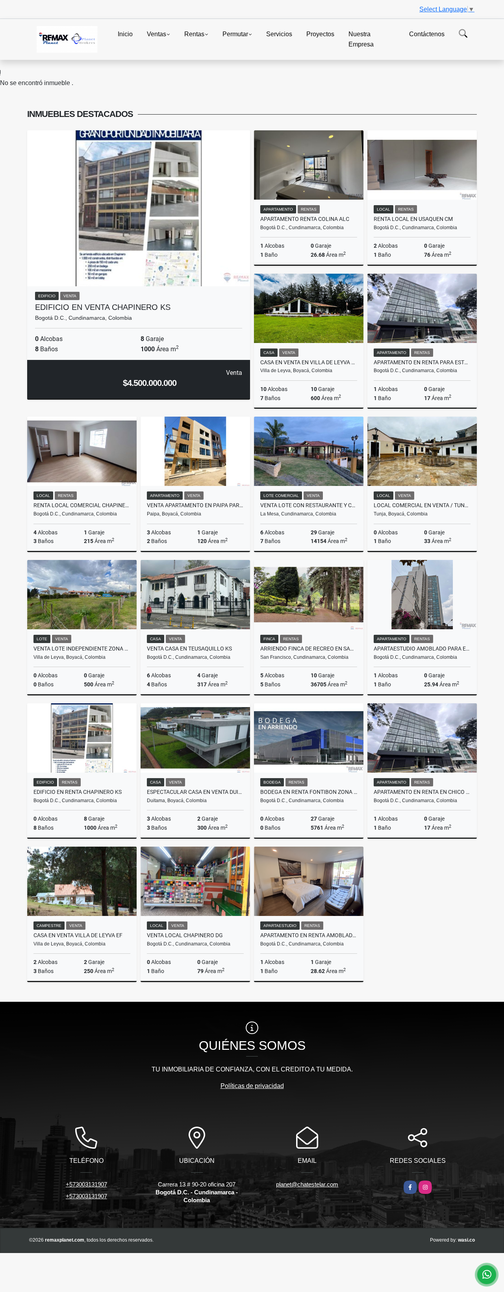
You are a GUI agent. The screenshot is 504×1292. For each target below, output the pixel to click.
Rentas (194, 34)
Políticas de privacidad (252, 1086)
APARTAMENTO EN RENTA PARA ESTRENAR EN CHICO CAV (422, 362)
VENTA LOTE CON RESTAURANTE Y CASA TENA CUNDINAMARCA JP (308, 505)
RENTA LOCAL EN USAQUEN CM (413, 219)
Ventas (156, 34)
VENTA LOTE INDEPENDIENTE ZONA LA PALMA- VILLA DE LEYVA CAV (81, 648)
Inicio (125, 34)
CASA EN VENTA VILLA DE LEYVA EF (77, 935)
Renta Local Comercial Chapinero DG (81, 505)
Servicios (279, 34)
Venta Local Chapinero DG (185, 935)
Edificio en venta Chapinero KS (102, 307)
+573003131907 (86, 1184)
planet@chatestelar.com (307, 1184)
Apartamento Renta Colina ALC (304, 219)
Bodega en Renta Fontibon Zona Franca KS (308, 792)
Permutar (235, 34)
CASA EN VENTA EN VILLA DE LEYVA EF (308, 362)
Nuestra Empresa (361, 39)
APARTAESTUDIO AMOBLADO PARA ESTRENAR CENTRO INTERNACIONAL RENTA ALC (422, 648)
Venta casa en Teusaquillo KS (189, 648)
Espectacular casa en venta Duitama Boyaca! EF (195, 792)
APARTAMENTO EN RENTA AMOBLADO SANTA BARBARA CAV (308, 935)
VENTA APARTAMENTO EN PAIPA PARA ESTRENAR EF (195, 505)
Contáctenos (427, 34)
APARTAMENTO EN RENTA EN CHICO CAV (422, 792)
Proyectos (320, 34)
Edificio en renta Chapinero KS (77, 792)
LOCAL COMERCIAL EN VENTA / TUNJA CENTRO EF (422, 505)
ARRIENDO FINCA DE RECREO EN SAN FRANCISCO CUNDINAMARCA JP (308, 648)
